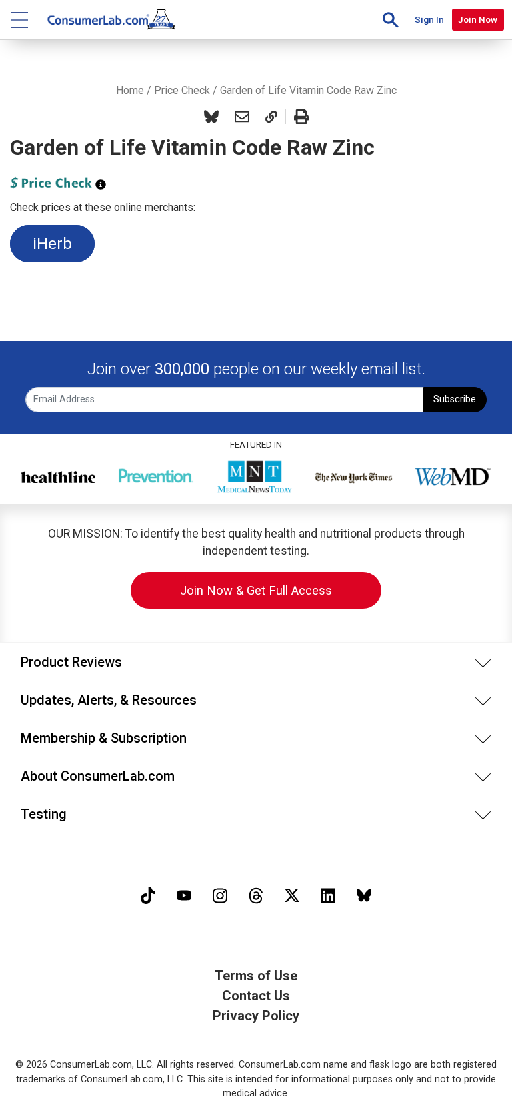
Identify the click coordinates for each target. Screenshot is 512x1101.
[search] (390, 19)
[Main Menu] (19, 19)
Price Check (182, 90)
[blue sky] (364, 893)
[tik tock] (148, 893)
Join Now (477, 19)
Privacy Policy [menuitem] (256, 1016)
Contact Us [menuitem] (256, 996)
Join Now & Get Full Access (256, 590)
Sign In (429, 19)
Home (130, 90)
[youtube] (184, 893)
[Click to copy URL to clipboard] (271, 116)
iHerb (52, 243)
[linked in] (328, 893)
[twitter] (292, 893)
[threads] (256, 893)
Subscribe (454, 399)
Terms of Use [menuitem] (256, 976)
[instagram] (220, 893)
